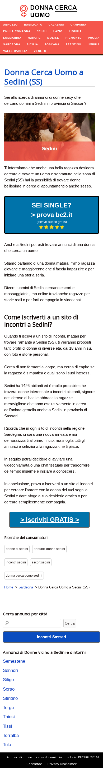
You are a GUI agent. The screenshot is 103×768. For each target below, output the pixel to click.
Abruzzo (10, 24)
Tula (7, 744)
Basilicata (33, 24)
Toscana (52, 44)
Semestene (14, 661)
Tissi (7, 726)
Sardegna (11, 44)
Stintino (10, 698)
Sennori (10, 670)
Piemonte (73, 37)
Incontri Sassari (51, 637)
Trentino (73, 44)
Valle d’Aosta (15, 50)
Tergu (8, 707)
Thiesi (9, 716)
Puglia (94, 37)
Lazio (58, 31)
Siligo (8, 679)
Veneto (40, 50)
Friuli (42, 31)
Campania (78, 24)
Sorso (9, 689)
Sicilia (32, 44)
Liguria (75, 31)
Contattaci (34, 763)
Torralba (11, 735)
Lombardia (12, 37)
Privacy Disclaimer (62, 763)
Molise (53, 37)
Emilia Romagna (16, 31)
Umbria (94, 44)
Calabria (56, 24)
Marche (34, 37)
